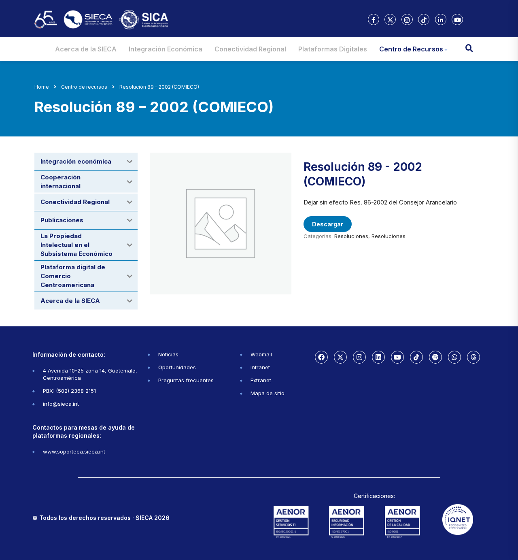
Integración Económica (165, 49)
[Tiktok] (416, 357)
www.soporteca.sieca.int (74, 451)
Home (41, 87)
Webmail (261, 354)
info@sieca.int (61, 403)
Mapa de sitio (267, 393)
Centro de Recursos (411, 49)
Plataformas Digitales (332, 49)
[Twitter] (340, 357)
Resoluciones (351, 236)
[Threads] (473, 357)
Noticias (168, 354)
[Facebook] (321, 357)
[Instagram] (359, 357)
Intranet (260, 367)
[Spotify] (435, 357)
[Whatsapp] (454, 357)
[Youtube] (397, 357)
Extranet (261, 380)
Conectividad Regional (250, 49)
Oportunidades (177, 367)
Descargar (327, 224)
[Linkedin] (378, 357)
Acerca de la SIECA (86, 49)
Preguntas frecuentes (186, 380)
